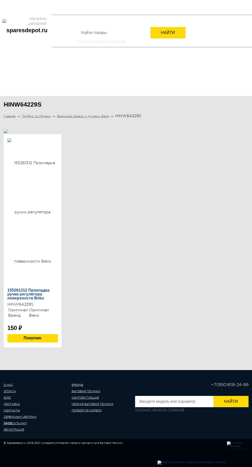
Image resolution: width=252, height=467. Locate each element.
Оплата (22, 3)
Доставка (39, 3)
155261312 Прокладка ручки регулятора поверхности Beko (28, 294)
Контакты (57, 3)
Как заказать (96, 3)
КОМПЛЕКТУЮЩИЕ (107, 76)
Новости (75, 3)
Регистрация (238, 8)
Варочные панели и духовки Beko (83, 116)
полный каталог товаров (101, 41)
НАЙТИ (168, 33)
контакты (12, 410)
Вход (218, 8)
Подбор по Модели (225, 76)
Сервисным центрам (20, 11)
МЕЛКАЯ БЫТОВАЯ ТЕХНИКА (164, 76)
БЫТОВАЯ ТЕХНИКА (57, 76)
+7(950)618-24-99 (189, 8)
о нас (8, 385)
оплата (10, 391)
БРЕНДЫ (16, 76)
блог (7, 397)
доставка (12, 404)
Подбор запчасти (124, 3)
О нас (8, 3)
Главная (10, 116)
